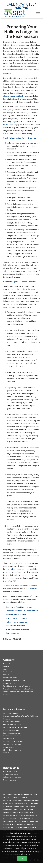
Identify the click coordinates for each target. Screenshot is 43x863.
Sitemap (25, 797)
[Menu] (36, 13)
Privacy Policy (15, 797)
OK (22, 858)
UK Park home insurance (12, 750)
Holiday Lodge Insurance (12, 724)
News (5, 669)
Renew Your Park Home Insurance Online (18, 692)
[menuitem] (36, 13)
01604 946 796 (26, 6)
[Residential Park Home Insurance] (17, 13)
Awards (6, 666)
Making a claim (8, 747)
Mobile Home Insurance (11, 722)
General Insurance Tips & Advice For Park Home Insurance (20, 717)
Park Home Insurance (11, 713)
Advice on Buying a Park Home (14, 680)
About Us (6, 663)
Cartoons (6, 694)
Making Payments (9, 683)
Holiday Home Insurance (12, 744)
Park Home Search (10, 771)
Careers (6, 675)
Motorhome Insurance (11, 730)
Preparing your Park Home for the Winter (18, 689)
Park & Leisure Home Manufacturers (16, 686)
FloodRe (6, 753)
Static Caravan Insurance (12, 733)
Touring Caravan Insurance (13, 741)
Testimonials (7, 672)
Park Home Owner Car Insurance (15, 727)
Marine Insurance (9, 780)
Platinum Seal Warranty (11, 774)
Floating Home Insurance (12, 736)
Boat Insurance (8, 738)
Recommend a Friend (11, 677)
